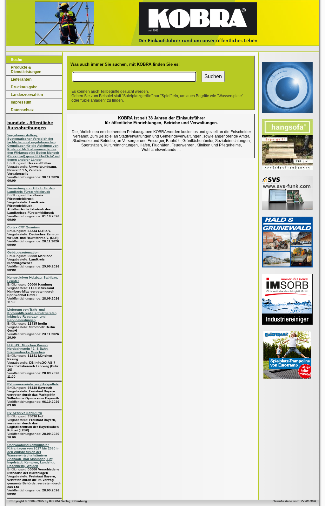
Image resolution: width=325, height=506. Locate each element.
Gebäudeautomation (22, 252)
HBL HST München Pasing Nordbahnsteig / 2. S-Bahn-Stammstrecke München (28, 348)
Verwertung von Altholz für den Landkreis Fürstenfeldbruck (31, 189)
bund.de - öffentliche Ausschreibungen (30, 125)
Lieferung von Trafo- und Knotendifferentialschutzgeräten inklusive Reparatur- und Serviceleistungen (31, 315)
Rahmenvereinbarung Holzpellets (33, 384)
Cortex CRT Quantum (23, 227)
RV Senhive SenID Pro (24, 413)
